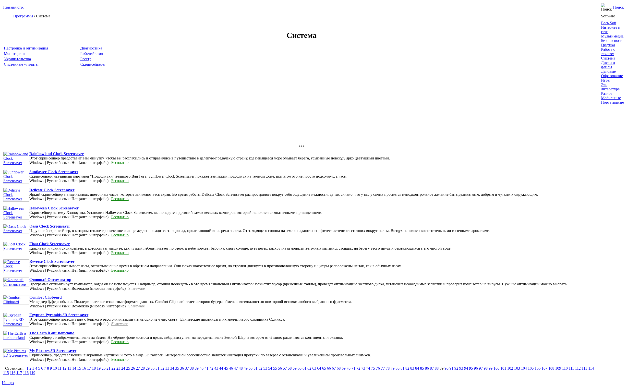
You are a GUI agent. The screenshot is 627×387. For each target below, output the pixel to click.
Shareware (136, 288)
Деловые (608, 71)
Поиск (618, 7)
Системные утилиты (21, 64)
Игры (605, 80)
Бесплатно (120, 162)
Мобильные (611, 98)
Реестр (85, 59)
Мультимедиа (612, 36)
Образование (612, 76)
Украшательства (17, 59)
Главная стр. (13, 7)
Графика (608, 45)
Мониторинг (14, 53)
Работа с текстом (608, 51)
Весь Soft (608, 23)
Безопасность (612, 40)
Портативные (612, 102)
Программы (23, 16)
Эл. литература (610, 87)
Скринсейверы (92, 64)
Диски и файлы (608, 64)
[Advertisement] (150, 108)
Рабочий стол (91, 53)
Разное (606, 93)
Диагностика (91, 48)
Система (608, 58)
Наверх (8, 383)
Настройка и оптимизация (26, 48)
